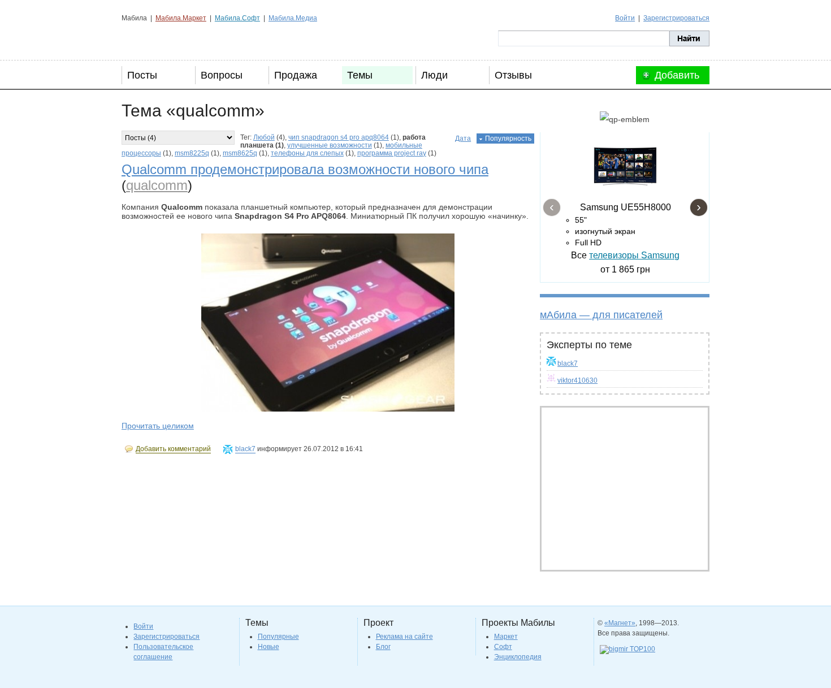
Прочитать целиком (158, 425)
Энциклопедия (518, 657)
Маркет (506, 637)
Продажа (295, 75)
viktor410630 (577, 380)
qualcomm (157, 185)
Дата (463, 138)
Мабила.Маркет (180, 18)
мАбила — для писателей (601, 315)
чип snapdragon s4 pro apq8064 (338, 137)
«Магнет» (619, 623)
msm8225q (192, 153)
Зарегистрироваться (676, 18)
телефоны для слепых (307, 153)
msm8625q (240, 153)
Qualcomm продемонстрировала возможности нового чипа (305, 169)
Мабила (178, 38)
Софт (503, 647)
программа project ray (391, 153)
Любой (264, 137)
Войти (625, 18)
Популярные (278, 637)
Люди (434, 75)
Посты (142, 75)
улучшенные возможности (329, 145)
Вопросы (222, 75)
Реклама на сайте (404, 637)
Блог (383, 647)
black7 (567, 363)
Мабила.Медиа (293, 18)
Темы (360, 75)
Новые (268, 647)
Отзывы (513, 75)
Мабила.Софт (237, 18)
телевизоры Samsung (634, 255)
